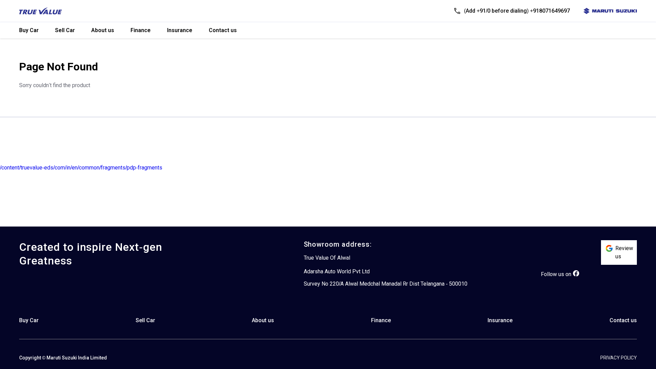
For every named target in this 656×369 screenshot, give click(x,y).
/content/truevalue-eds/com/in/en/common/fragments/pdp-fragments (81, 167)
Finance (141, 30)
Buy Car (29, 30)
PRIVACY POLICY (618, 357)
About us (102, 30)
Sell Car (65, 30)
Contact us (223, 30)
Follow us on (556, 274)
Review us (624, 252)
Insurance (179, 30)
